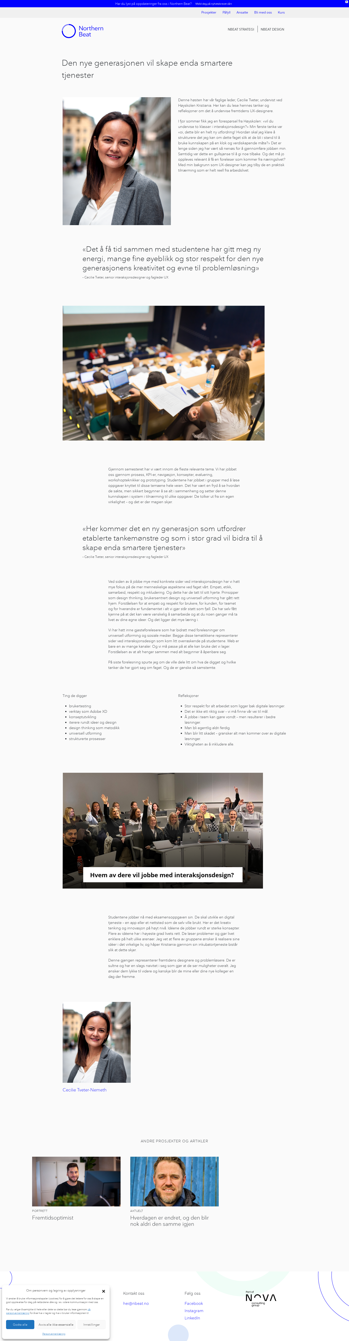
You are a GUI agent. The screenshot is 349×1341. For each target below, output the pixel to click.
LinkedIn (192, 1317)
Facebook (194, 1303)
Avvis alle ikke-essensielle (56, 1324)
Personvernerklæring (53, 1333)
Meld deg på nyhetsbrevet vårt (214, 3)
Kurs (281, 12)
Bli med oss (263, 12)
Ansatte (242, 12)
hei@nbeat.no (136, 1303)
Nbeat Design (272, 29)
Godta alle (20, 1324)
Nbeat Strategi (241, 29)
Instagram (194, 1310)
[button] (104, 1290)
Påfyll (226, 12)
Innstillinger (91, 1324)
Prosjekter (208, 12)
